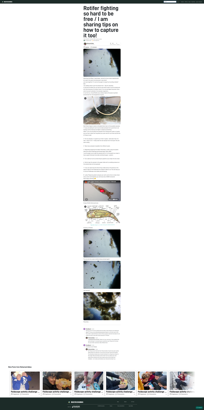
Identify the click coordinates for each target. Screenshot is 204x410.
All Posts (186, 1)
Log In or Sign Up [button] (199, 1)
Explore (182, 1)
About (189, 1)
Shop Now (193, 1)
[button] (25, 383)
